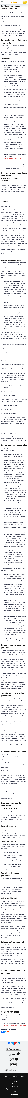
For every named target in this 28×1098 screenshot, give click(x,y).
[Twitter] (12, 1044)
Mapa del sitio (14, 1094)
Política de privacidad (14, 1079)
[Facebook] (9, 1044)
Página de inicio (4, 8)
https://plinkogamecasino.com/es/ (12, 158)
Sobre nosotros (14, 1086)
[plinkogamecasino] (14, 2)
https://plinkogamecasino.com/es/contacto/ (15, 1025)
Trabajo (14, 1091)
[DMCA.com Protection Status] (13, 1064)
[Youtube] (15, 1044)
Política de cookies (14, 1081)
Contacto (14, 1084)
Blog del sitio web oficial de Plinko (14, 1089)
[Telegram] (19, 1044)
